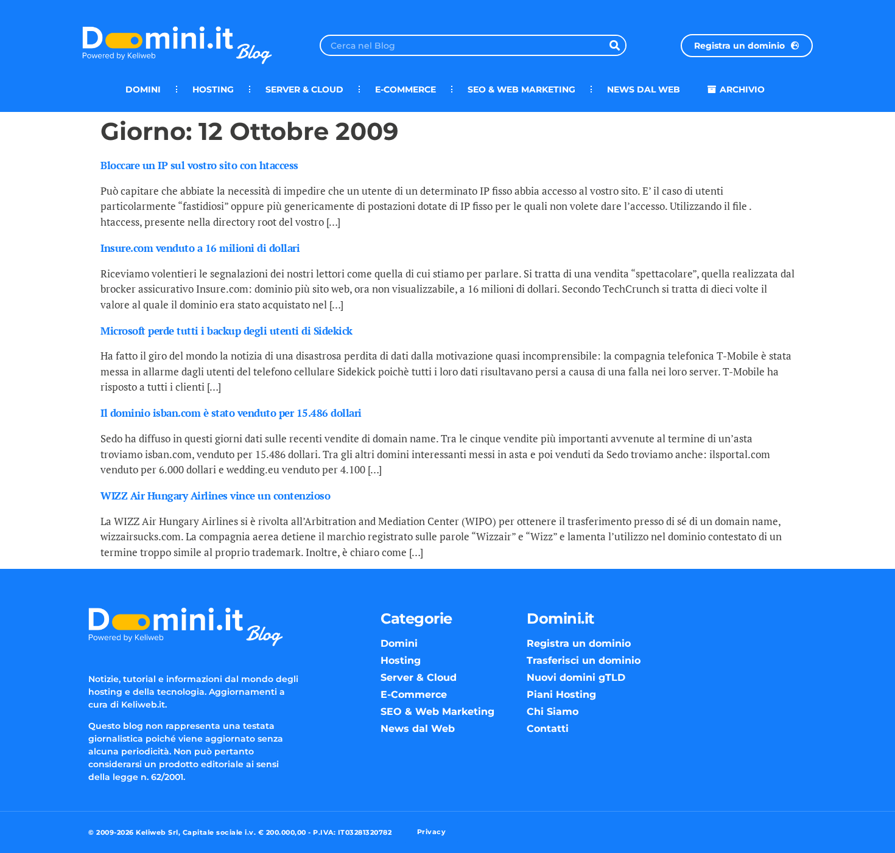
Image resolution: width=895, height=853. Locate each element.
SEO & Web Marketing (521, 89)
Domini (143, 89)
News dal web (643, 89)
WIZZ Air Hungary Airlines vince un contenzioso (215, 496)
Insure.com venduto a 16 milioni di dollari (200, 248)
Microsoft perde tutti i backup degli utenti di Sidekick (226, 331)
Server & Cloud (304, 89)
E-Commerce (405, 89)
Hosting (213, 89)
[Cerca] (614, 45)
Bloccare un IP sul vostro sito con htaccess (199, 165)
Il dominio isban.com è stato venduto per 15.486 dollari (231, 413)
